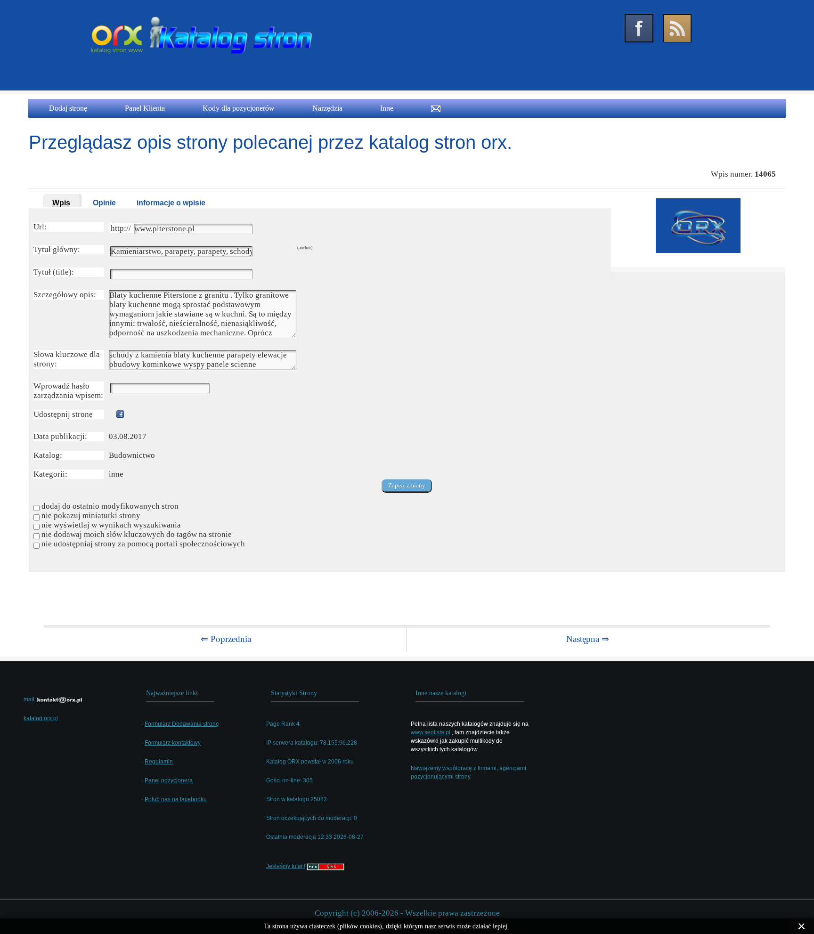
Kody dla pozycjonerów (239, 108)
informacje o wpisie (171, 203)
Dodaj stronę (68, 108)
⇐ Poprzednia (226, 639)
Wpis (61, 203)
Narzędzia (327, 108)
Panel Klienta (145, 108)
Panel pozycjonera (169, 780)
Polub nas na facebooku (176, 799)
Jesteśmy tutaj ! (285, 866)
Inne (386, 108)
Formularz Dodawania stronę (182, 724)
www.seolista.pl (430, 732)
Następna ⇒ (587, 639)
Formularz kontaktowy (173, 742)
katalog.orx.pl (41, 718)
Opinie (104, 203)
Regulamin (159, 761)
